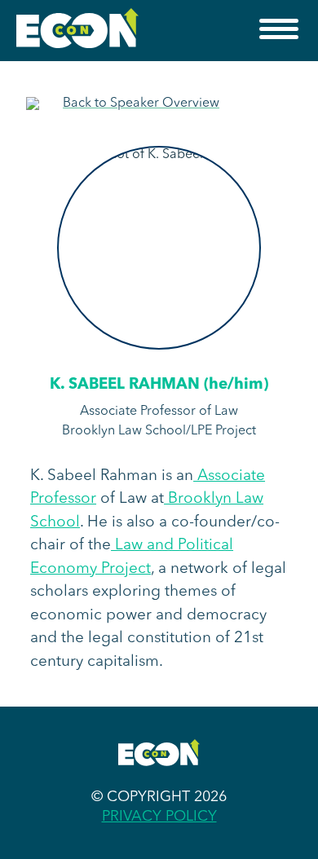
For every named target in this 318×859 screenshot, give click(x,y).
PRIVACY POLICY (159, 816)
